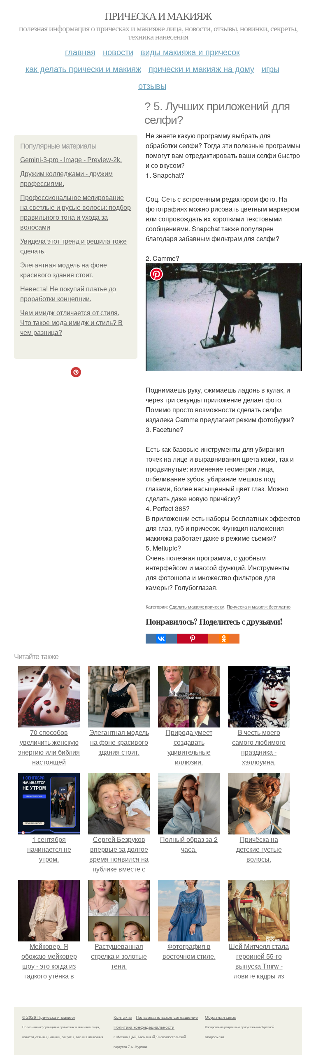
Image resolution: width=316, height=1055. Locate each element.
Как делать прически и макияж (83, 68)
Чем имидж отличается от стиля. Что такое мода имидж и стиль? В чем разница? (71, 322)
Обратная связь (220, 1017)
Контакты (123, 1017)
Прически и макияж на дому (201, 68)
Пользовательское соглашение (167, 1017)
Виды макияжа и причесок (190, 52)
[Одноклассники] (223, 639)
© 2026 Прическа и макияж (48, 1017)
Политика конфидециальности (144, 1027)
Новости (118, 52)
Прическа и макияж (158, 16)
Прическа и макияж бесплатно (258, 606)
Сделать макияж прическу (196, 606)
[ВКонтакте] (161, 639)
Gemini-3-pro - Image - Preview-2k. (71, 159)
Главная (80, 52)
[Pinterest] (192, 639)
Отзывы (152, 85)
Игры (270, 68)
